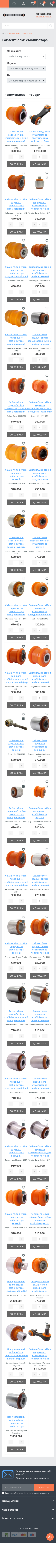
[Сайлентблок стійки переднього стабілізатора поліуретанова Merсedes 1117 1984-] (40, 454)
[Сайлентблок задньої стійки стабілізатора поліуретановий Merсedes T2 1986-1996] (40, 927)
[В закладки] (23, 105)
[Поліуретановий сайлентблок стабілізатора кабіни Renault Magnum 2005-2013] (16, 1333)
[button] (23, 4)
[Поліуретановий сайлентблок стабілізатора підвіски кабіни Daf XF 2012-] (16, 1265)
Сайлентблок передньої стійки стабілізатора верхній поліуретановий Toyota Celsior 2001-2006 (40, 547)
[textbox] (26, 56)
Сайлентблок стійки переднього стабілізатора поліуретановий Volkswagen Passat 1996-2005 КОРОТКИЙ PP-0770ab (40, 276)
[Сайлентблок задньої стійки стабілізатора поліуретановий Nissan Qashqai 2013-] (40, 860)
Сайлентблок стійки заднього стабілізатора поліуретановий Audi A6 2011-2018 (39, 611)
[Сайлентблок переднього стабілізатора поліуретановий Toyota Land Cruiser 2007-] (40, 1063)
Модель (11, 63)
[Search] (50, 26)
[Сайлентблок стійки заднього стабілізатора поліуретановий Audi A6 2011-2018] (40, 589)
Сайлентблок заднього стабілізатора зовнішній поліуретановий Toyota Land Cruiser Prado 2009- (39, 750)
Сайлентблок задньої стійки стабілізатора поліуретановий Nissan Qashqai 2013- (39, 882)
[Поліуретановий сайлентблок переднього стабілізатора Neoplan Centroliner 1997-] (16, 1401)
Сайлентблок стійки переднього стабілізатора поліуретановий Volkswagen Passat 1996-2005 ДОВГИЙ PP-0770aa (16, 344)
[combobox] (26, 56)
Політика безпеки (23, 1493)
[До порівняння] (23, 110)
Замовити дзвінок (44, 16)
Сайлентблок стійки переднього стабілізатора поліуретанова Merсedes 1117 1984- (40, 476)
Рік (8, 75)
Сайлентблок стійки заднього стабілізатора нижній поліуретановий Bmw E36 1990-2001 (40, 408)
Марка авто (14, 51)
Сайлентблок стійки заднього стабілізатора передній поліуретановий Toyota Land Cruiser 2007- (16, 1156)
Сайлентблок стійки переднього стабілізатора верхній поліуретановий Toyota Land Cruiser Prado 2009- (16, 953)
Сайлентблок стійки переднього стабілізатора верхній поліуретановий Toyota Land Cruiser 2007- (16, 1223)
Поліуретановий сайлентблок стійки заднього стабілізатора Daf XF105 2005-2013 (40, 1220)
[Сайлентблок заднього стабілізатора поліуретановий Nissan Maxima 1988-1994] (40, 995)
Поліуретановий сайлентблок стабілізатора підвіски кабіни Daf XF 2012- (16, 1288)
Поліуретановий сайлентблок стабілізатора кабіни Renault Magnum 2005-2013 (16, 1355)
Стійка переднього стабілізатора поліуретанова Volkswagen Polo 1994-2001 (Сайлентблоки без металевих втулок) (39, 141)
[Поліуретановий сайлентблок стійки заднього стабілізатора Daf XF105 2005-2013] (40, 1198)
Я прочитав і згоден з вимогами (27, 1493)
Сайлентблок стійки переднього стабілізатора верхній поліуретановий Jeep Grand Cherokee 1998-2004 (39, 817)
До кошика (16, 164)
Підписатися (44, 1487)
